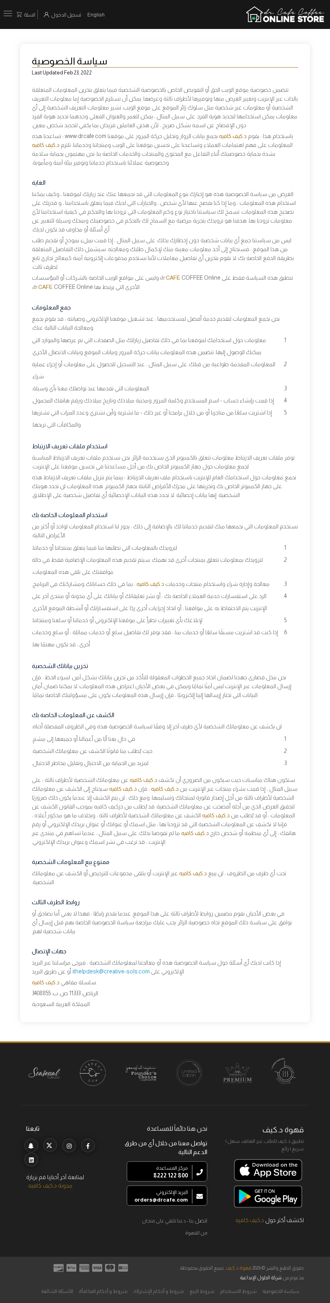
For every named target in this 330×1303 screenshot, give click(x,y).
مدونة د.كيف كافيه (50, 1185)
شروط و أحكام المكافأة (103, 1291)
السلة (29, 15)
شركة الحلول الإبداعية (261, 1277)
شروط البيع (202, 1291)
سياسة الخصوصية (280, 1291)
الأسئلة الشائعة (57, 1291)
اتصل (201, 1220)
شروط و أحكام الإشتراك (158, 1291)
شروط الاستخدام (238, 1291)
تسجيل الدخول (66, 15)
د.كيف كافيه (249, 1220)
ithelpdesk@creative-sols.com (111, 971)
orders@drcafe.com (161, 1200)
